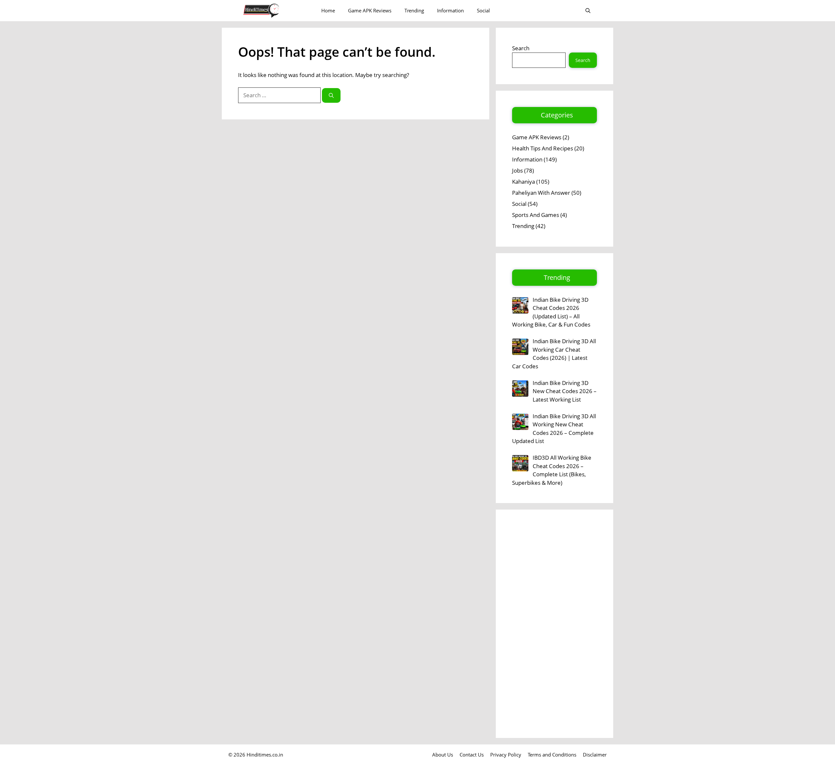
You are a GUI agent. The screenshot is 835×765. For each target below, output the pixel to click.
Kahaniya (523, 181)
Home (328, 10)
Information (450, 10)
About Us (442, 754)
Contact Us (472, 754)
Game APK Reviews (369, 10)
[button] (588, 10)
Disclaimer (595, 754)
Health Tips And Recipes (542, 148)
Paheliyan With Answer (541, 192)
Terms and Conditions (552, 754)
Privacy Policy (505, 754)
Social (483, 10)
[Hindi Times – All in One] (274, 10)
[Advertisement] (554, 624)
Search (520, 48)
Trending (414, 10)
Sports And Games (535, 215)
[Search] (331, 95)
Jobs (517, 170)
